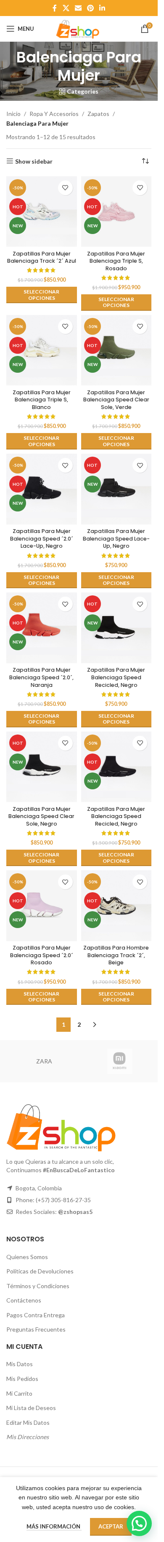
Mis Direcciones (27, 1436)
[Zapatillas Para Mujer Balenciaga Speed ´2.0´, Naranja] (41, 627)
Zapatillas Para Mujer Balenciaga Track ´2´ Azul (41, 257)
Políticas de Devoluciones (40, 1271)
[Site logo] (78, 28)
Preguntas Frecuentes (36, 1329)
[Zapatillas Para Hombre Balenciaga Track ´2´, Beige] (116, 905)
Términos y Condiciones (37, 1285)
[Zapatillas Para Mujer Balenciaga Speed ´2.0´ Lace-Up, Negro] (41, 489)
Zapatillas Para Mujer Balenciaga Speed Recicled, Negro (116, 677)
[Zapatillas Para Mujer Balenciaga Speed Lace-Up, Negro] (116, 489)
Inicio (13, 113)
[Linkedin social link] (102, 8)
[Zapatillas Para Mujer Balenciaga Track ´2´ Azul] (41, 211)
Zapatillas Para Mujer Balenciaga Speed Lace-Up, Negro (116, 538)
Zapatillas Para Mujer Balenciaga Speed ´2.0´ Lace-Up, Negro (41, 538)
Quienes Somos (27, 1256)
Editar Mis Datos (28, 1422)
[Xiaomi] (120, 1061)
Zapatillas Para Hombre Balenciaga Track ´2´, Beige (116, 955)
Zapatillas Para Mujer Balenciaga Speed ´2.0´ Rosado (41, 955)
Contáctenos (23, 1300)
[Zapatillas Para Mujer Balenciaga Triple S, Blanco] (41, 350)
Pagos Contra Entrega (35, 1315)
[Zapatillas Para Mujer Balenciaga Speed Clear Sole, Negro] (41, 767)
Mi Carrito (19, 1393)
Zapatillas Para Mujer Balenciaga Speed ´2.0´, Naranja (41, 677)
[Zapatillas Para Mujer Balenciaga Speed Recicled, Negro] (116, 627)
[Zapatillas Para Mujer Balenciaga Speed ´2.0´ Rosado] (41, 905)
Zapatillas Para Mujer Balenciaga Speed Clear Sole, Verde (116, 400)
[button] (139, 1523)
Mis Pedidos (22, 1378)
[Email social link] (78, 8)
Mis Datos (19, 1363)
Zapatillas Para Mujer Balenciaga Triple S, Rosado (116, 261)
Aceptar (110, 1526)
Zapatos (98, 113)
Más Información (54, 1526)
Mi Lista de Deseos (31, 1407)
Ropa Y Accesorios (54, 113)
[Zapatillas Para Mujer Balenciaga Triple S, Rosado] (116, 211)
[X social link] (66, 8)
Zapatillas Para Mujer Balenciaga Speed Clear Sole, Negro (41, 816)
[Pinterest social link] (91, 8)
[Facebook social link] (55, 8)
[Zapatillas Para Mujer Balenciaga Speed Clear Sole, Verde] (116, 350)
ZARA (44, 1061)
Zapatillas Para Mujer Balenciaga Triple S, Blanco (42, 400)
